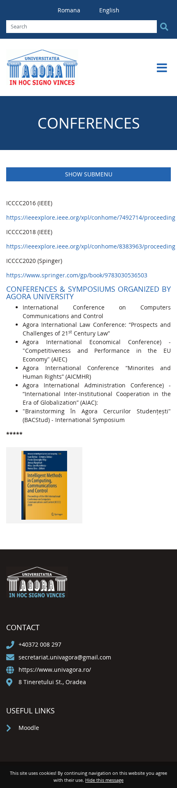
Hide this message (104, 780)
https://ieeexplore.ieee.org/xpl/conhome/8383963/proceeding (90, 246)
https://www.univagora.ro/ (55, 669)
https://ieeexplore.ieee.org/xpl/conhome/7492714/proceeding (90, 217)
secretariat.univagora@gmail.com (65, 657)
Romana (70, 10)
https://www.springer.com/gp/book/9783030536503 (76, 275)
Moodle (29, 728)
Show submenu (88, 174)
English (109, 10)
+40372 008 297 (40, 644)
